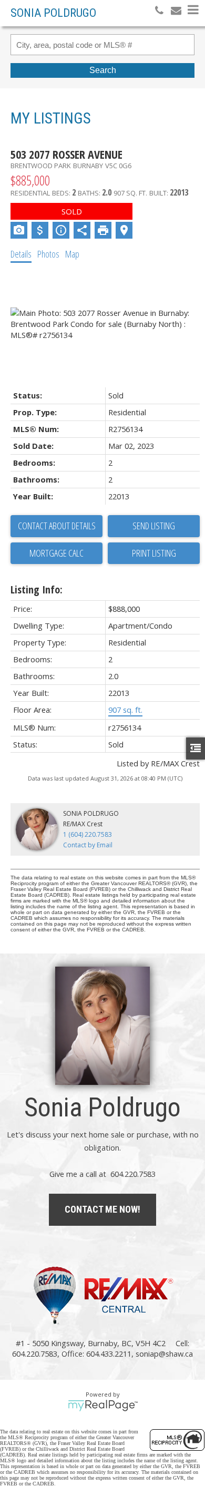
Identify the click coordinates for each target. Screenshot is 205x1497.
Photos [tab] (48, 254)
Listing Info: (37, 589)
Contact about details (57, 525)
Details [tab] (21, 254)
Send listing (153, 525)
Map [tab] (72, 254)
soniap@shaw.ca (164, 1353)
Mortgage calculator (56, 553)
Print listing (154, 553)
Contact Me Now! (102, 1209)
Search (102, 70)
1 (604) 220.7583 (87, 834)
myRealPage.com (102, 1405)
